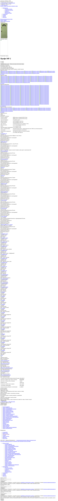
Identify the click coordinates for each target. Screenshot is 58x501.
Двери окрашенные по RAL (8, 411)
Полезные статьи (6, 434)
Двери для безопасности (7, 428)
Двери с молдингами (7, 412)
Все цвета (2, 74)
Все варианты (3, 105)
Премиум (4, 423)
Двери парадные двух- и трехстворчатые (10, 417)
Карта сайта (5, 438)
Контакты (5, 437)
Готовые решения (6, 406)
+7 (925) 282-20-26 (11, 2)
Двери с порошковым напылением (9, 408)
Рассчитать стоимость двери (12, 6)
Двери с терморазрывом (7, 418)
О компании (5, 432)
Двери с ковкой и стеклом (8, 415)
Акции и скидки (6, 436)
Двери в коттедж (6, 426)
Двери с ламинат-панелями (8, 410)
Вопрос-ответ (5, 433)
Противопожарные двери (8, 420)
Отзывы (4, 435)
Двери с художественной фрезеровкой (10, 416)
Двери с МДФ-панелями (7, 407)
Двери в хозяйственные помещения (9, 427)
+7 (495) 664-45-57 (4, 2)
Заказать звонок (3, 403)
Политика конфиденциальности (6, 441)
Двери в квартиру (6, 425)
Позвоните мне (3, 400)
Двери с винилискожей (7, 409)
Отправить (3, 481)
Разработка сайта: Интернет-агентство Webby (22, 441)
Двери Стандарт (6, 421)
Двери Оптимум (6, 422)
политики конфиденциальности (49, 482)
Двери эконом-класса (7, 419)
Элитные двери (6, 424)
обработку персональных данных (27, 482)
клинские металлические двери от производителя (26, 440)
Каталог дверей (3, 6)
